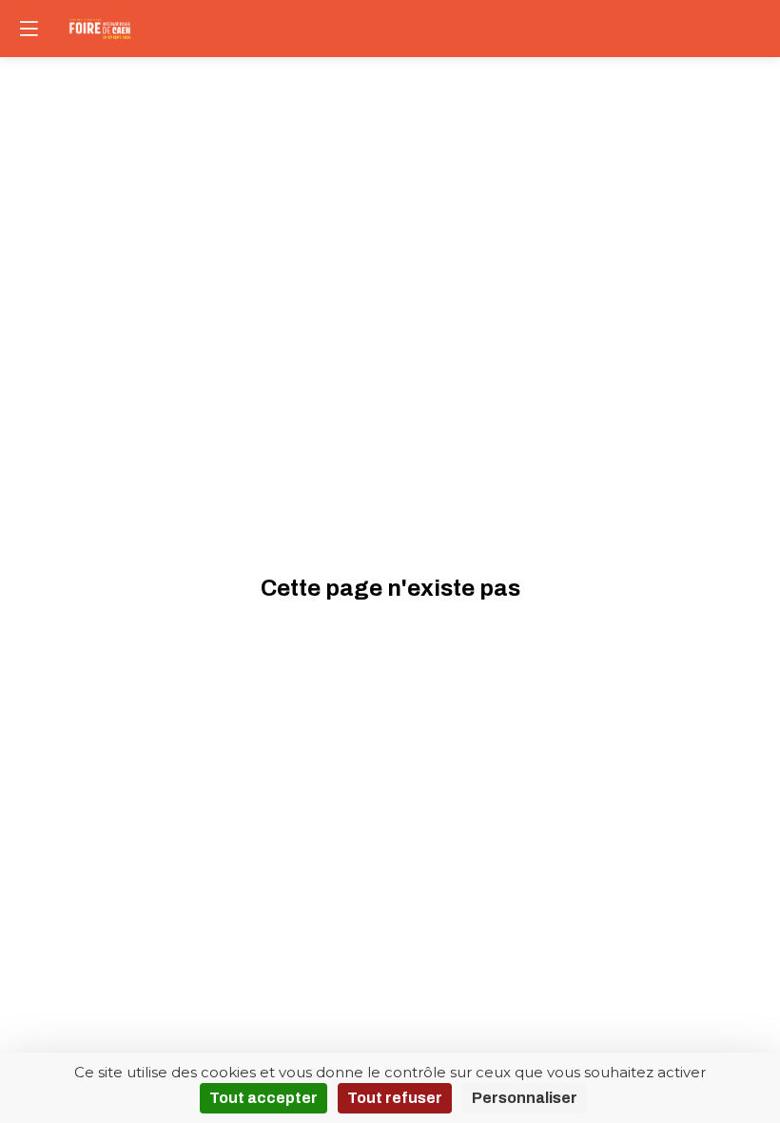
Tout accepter (263, 1098)
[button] (28, 28)
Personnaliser (524, 1098)
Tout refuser (394, 1098)
